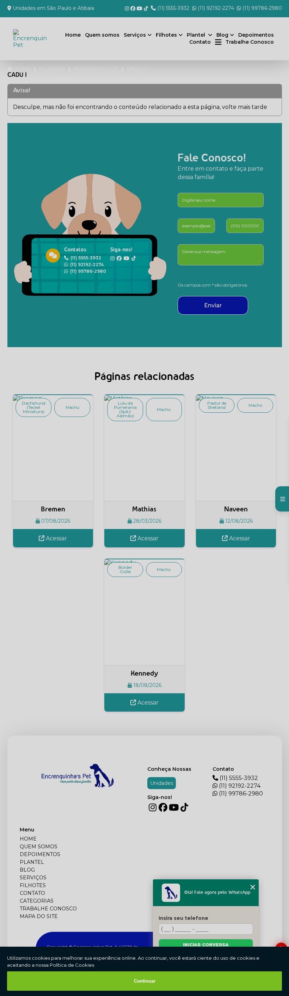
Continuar (144, 981)
